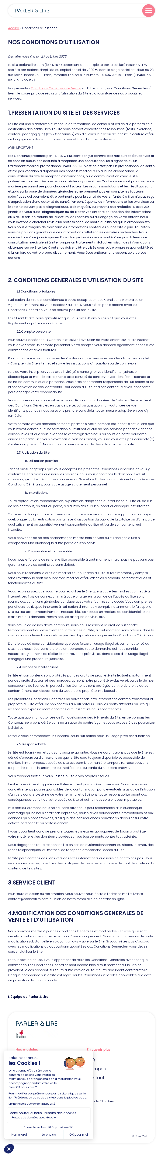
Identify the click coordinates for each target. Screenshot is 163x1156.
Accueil (13, 28)
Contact (95, 1078)
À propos (96, 1069)
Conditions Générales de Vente (56, 88)
